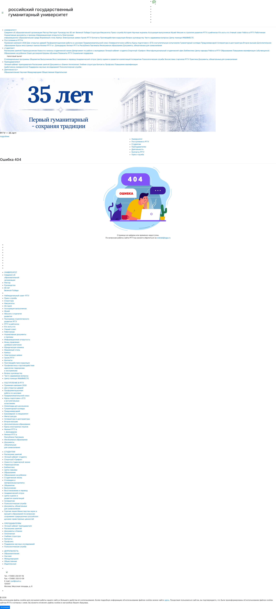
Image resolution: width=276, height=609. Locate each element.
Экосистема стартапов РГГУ (177, 59)
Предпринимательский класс (95, 43)
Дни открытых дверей (36, 43)
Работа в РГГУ (248, 32)
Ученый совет (236, 32)
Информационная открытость (49, 35)
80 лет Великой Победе (80, 32)
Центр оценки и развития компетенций (114, 59)
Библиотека (189, 50)
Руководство (63, 32)
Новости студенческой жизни (17, 462)
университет (10, 30)
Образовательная (11, 72)
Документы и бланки (59, 64)
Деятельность (10, 69)
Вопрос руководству (135, 38)
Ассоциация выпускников (159, 32)
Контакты (96, 38)
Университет (137, 139)
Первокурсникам (29, 50)
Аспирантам (136, 59)
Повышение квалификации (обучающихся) (251, 50)
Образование (226, 50)
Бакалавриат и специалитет (16, 414)
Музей (173, 32)
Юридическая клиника (14, 347)
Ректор (46, 32)
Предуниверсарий (209, 43)
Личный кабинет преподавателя (18, 64)
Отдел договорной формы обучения (42, 53)
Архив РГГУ (86, 38)
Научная (23, 72)
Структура (95, 32)
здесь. (167, 600)
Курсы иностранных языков (28, 45)
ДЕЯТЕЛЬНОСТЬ (11, 551)
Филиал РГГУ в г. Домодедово (53, 45)
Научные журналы (139, 32)
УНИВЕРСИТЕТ (10, 272)
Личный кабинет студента (116, 50)
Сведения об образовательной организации (23, 32)
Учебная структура (88, 64)
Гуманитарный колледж (190, 43)
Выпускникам (46, 59)
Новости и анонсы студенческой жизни (54, 50)
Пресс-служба (117, 32)
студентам (9, 48)
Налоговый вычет (14, 56)
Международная (34, 72)
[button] (20, 108)
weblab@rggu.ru (163, 238)
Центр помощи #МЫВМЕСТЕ (181, 38)
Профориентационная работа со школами (65, 43)
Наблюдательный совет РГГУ (16, 295)
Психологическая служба (153, 59)
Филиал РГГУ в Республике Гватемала (83, 45)
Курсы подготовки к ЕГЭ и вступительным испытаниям (156, 43)
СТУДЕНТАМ (9, 452)
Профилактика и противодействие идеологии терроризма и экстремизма (19, 368)
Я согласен (5, 607)
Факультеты (105, 32)
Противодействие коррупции (113, 38)
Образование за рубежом (15, 53)
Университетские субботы (120, 43)
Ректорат (53, 32)
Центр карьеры (201, 50)
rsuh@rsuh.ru (15, 581)
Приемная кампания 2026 (15, 43)
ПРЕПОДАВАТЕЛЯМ (12, 523)
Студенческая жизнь (13, 477)
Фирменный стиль (47, 38)
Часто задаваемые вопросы (157, 38)
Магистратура (10, 416)
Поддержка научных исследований (44, 67)
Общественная (48, 72)
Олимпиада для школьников (16, 406)
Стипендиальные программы (16, 59)
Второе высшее (249, 43)
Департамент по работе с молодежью (88, 50)
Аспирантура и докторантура (230, 43)
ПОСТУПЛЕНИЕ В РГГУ (14, 383)
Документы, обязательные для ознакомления (142, 45)
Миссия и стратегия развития (189, 32)
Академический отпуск (86, 59)
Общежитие (35, 59)
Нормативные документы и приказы (20, 35)
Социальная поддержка (83, 53)
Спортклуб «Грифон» (137, 50)
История (127, 32)
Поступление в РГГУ (13, 40)
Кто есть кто (224, 32)
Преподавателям (11, 62)
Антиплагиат (73, 64)
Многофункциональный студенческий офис (165, 50)
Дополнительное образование (17, 424)
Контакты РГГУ (138, 152)
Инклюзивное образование (111, 45)
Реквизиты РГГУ (65, 53)
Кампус (59, 38)
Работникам (260, 32)
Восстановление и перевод (64, 59)
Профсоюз (109, 64)
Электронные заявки (72, 38)
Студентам (136, 144)
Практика (194, 59)
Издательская (61, 72)
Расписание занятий (13, 50)
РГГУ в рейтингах (210, 32)
